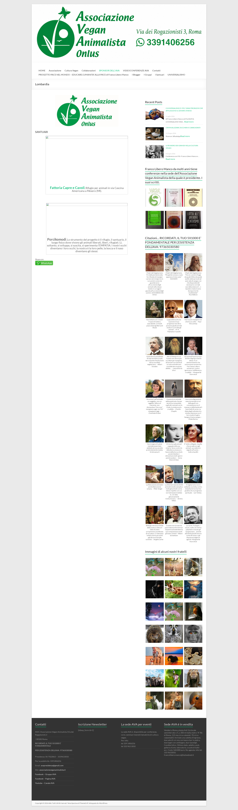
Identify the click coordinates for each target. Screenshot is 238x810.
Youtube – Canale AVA (44, 783)
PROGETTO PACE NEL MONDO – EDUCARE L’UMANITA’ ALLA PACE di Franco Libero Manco (84, 74)
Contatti (156, 70)
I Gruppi (148, 74)
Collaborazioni (89, 70)
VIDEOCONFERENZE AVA (136, 70)
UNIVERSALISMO (176, 74)
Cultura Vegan (71, 70)
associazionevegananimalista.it (52, 770)
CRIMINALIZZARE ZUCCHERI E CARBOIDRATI (183, 128)
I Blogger (136, 74)
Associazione (55, 70)
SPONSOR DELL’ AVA (109, 70)
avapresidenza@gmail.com (52, 765)
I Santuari (159, 74)
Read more (189, 122)
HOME (42, 70)
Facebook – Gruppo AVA (45, 774)
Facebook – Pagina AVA (45, 778)
